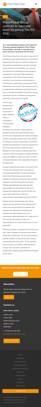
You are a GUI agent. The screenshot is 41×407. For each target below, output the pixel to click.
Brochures (20, 382)
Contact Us (20, 391)
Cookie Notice (20, 402)
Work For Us (20, 386)
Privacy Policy (9, 402)
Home (20, 355)
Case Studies (20, 375)
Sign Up (8, 297)
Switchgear (21, 358)
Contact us (20, 274)
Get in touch (11, 341)
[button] (36, 4)
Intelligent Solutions (20, 365)
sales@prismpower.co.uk (15, 334)
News (21, 379)
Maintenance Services (20, 368)
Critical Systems (20, 362)
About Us (20, 372)
